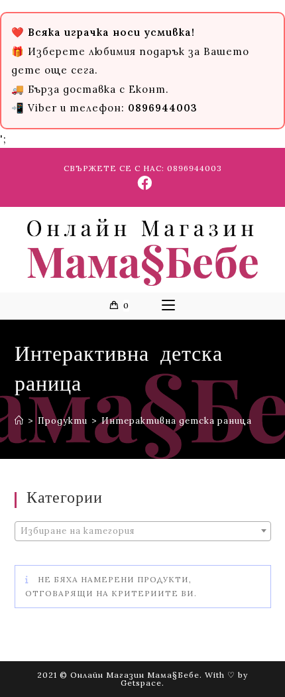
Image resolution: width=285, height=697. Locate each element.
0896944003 (194, 168)
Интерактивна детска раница (176, 420)
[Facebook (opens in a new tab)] (142, 183)
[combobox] (143, 531)
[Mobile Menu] (168, 305)
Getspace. (142, 683)
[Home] (19, 420)
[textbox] (142, 531)
